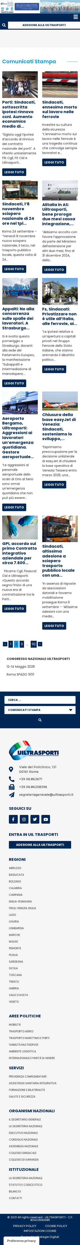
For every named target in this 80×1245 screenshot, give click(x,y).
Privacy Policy (24, 1226)
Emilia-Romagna (20, 901)
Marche (14, 935)
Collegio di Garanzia (24, 1159)
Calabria (15, 888)
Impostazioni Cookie (40, 1231)
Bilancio (15, 1191)
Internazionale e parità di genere (32, 1058)
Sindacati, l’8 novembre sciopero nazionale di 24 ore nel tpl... (18, 213)
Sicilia (13, 968)
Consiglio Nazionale (23, 1139)
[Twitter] (34, 819)
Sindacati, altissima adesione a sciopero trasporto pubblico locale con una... (58, 560)
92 (34, 644)
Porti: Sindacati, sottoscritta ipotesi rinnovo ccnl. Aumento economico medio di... (19, 114)
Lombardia (16, 928)
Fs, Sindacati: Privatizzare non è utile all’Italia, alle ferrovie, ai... (59, 316)
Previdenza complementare (28, 1076)
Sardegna (16, 961)
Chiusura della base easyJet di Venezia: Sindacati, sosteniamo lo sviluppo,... (59, 426)
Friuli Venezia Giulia (22, 908)
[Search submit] (40, 720)
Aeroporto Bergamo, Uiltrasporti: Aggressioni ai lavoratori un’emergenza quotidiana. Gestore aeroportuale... (18, 438)
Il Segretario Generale (25, 1119)
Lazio (12, 915)
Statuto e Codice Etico (25, 1185)
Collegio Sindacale (22, 1153)
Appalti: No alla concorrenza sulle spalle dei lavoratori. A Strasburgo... (18, 318)
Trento (14, 982)
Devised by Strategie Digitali (40, 1237)
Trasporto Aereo (21, 1031)
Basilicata (16, 875)
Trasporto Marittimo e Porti (29, 1038)
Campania (15, 895)
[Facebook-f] (13, 819)
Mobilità (15, 1025)
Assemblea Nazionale (23, 1146)
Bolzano (15, 881)
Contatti (15, 1198)
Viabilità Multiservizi (23, 1045)
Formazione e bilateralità (27, 1090)
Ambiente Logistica (22, 1051)
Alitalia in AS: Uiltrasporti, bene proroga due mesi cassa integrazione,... (58, 214)
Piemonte (15, 948)
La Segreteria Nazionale (25, 1126)
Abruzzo (15, 868)
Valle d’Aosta (18, 995)
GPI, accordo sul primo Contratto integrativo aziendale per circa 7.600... (19, 553)
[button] (39, 17)
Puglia (13, 955)
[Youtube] (45, 819)
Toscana (15, 975)
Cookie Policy (56, 1226)
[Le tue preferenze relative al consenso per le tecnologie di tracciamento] (21, 1241)
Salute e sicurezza (22, 1096)
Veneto (14, 1002)
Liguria (14, 921)
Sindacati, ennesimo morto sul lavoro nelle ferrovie (59, 109)
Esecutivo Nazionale (23, 1133)
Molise (13, 941)
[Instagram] (24, 819)
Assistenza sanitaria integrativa (32, 1083)
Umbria (14, 988)
